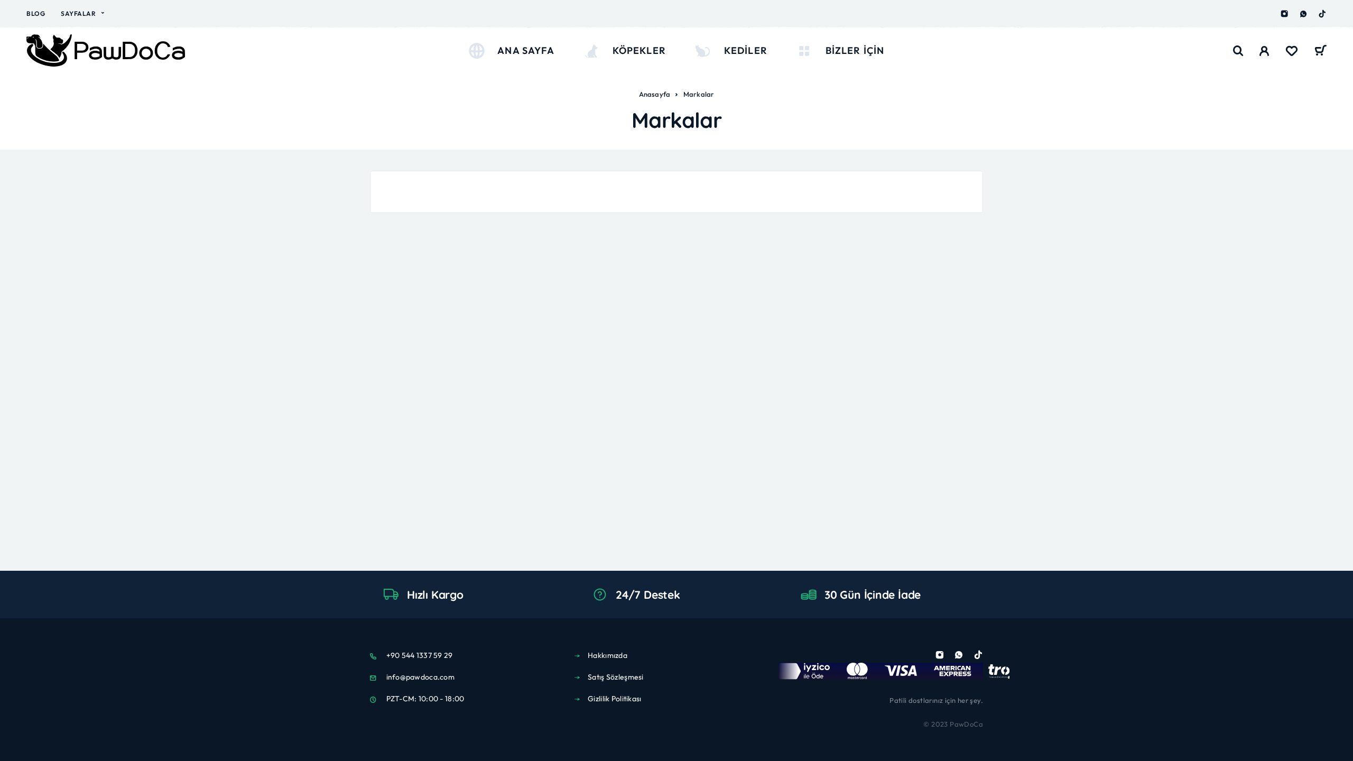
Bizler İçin (855, 50)
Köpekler (639, 50)
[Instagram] (1284, 13)
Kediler (745, 50)
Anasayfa (655, 94)
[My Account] (1264, 51)
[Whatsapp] (1303, 13)
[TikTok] (1322, 13)
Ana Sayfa (525, 50)
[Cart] (1320, 52)
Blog (35, 13)
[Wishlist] (1291, 52)
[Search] (1238, 51)
